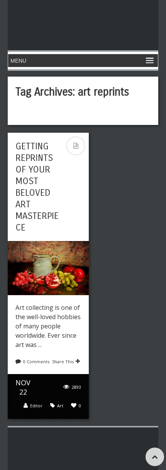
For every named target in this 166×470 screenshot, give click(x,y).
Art (60, 405)
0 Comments (36, 361)
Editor (36, 405)
